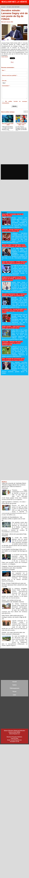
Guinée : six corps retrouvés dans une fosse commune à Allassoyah (13, 633)
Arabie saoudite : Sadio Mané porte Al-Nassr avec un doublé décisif (13, 327)
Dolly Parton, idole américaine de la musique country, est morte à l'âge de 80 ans (14, 617)
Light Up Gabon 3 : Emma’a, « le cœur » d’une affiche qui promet (14, 502)
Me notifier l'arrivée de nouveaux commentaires (14, 102)
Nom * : (4, 70)
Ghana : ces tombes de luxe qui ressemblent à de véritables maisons (13, 601)
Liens (14, 694)
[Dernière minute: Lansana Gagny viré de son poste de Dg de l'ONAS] (14, 24)
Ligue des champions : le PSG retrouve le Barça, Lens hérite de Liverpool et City (14, 262)
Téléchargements (14, 688)
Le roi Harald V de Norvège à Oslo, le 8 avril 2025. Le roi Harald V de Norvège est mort (14, 551)
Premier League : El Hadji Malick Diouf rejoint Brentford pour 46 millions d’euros (14, 245)
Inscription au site (14, 741)
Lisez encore (4, 56)
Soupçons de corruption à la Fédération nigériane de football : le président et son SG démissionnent (14, 278)
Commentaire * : (6, 85)
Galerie (14, 685)
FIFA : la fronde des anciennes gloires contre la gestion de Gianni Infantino (13, 359)
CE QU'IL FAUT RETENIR (13, 7)
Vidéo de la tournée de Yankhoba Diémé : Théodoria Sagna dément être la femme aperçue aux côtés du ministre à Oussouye (14, 486)
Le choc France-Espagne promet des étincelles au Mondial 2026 (21, 128)
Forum (14, 691)
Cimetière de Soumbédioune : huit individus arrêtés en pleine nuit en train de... (13, 518)
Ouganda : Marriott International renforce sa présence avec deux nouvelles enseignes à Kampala (14, 568)
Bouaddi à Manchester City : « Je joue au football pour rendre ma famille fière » (14, 294)
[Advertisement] (13, 148)
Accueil (3, 7)
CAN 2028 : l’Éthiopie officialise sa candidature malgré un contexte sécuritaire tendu (12, 343)
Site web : (4, 80)
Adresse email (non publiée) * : (9, 75)
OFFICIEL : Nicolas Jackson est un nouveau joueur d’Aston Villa (12, 230)
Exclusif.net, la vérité (14, 2)
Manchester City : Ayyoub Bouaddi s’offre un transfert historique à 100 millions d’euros (14, 311)
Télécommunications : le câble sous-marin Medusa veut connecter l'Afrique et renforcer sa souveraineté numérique (7, 128)
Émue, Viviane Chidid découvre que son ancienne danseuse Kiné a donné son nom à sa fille (14, 585)
